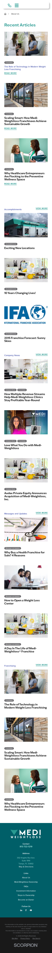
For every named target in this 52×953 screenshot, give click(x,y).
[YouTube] (31, 910)
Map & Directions (26, 866)
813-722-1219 (26, 846)
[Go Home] (5, 14)
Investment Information (26, 890)
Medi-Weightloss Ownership (26, 881)
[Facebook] (26, 910)
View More (42, 208)
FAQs (26, 886)
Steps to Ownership (26, 895)
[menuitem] (15, 938)
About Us (26, 877)
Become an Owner (26, 899)
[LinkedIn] (21, 910)
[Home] (26, 834)
